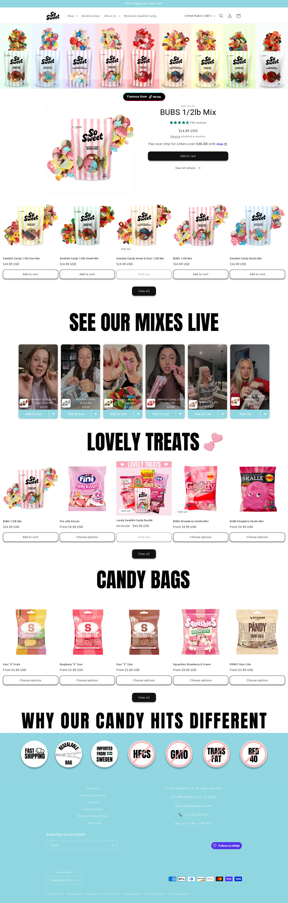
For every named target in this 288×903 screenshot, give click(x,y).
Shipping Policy (93, 809)
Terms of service (111, 894)
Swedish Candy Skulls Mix (246, 258)
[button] (72, 16)
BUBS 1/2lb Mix (182, 258)
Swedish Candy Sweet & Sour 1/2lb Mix (140, 258)
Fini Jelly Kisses (70, 521)
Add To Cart (33, 414)
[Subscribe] (112, 845)
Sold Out (245, 414)
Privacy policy (92, 894)
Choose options (87, 537)
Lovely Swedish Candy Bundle (134, 520)
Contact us (93, 788)
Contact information (154, 894)
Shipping (175, 136)
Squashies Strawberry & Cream (192, 664)
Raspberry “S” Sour (71, 664)
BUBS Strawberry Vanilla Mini (191, 521)
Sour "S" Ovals (11, 664)
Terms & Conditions (93, 795)
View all (144, 291)
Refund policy (74, 894)
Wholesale (94, 823)
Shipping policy (132, 894)
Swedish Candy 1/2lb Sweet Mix (79, 258)
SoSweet (58, 894)
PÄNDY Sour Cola (240, 664)
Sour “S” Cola (124, 664)
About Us (93, 802)
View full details (185, 167)
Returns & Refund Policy (93, 816)
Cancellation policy (179, 894)
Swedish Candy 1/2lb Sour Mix (21, 258)
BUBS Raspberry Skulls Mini (247, 521)
